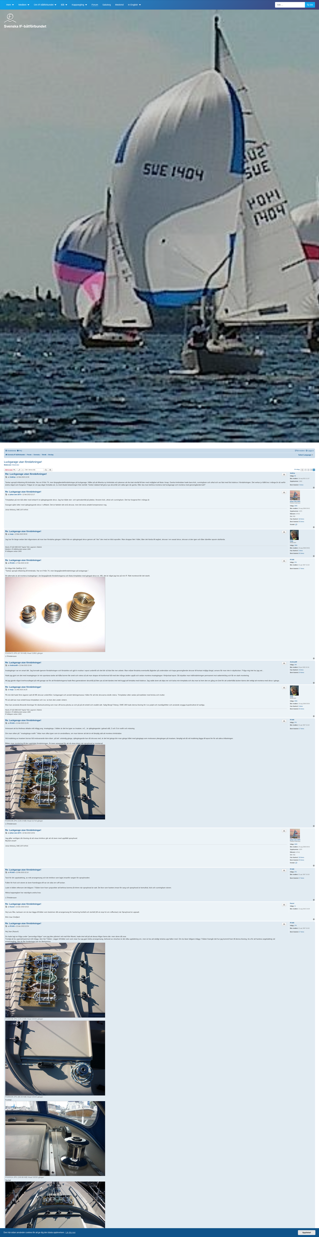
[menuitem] (19, 450)
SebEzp (292, 473)
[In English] (139, 4)
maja (291, 541)
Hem (8, 4)
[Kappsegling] (85, 4)
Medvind (119, 4)
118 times (301, 519)
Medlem (22, 4)
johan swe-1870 (295, 501)
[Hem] (12, 4)
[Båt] (65, 4)
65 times (301, 553)
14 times (301, 670)
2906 (295, 545)
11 (295, 906)
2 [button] (308, 470)
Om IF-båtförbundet (43, 4)
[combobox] (290, 5)
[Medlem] (28, 4)
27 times (301, 568)
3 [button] (311, 470)
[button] (302, 470)
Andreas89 (293, 662)
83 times (301, 521)
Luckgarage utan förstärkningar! (23, 461)
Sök (311, 5)
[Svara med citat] (284, 474)
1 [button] (305, 470)
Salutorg (106, 4)
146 (295, 664)
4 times (301, 485)
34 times (301, 672)
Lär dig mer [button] (71, 1232)
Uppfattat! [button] (306, 1233)
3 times (300, 550)
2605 (295, 506)
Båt (62, 4)
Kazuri (292, 903)
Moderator (15, 465)
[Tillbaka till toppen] (314, 1232)
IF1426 (292, 559)
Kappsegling (78, 4)
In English (133, 4)
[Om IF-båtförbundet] (55, 4)
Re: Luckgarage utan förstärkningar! (26, 474)
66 (295, 476)
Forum (95, 4)
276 (295, 562)
